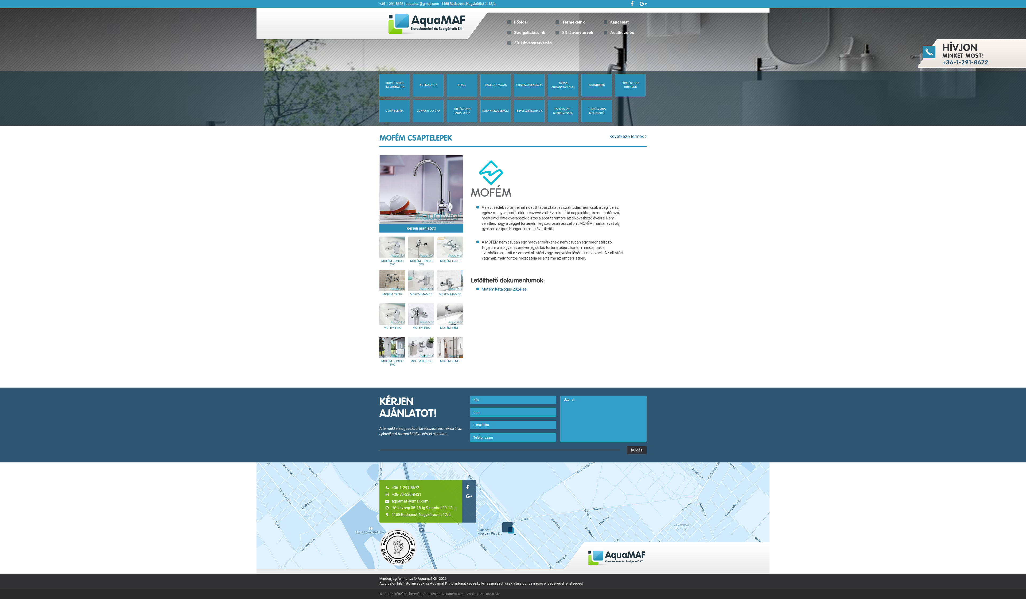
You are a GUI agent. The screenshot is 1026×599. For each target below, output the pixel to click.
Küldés (636, 450)
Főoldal (521, 22)
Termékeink (573, 22)
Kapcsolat (619, 22)
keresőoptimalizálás (424, 594)
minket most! (965, 53)
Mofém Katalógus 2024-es (504, 289)
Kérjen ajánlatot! (421, 228)
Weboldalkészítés (393, 594)
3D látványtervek (577, 32)
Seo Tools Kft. (489, 594)
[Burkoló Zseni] (398, 547)
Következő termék (627, 136)
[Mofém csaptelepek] (421, 189)
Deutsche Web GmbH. (459, 594)
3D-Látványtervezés (533, 43)
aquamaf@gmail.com (422, 4)
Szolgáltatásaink (529, 32)
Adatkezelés (622, 32)
